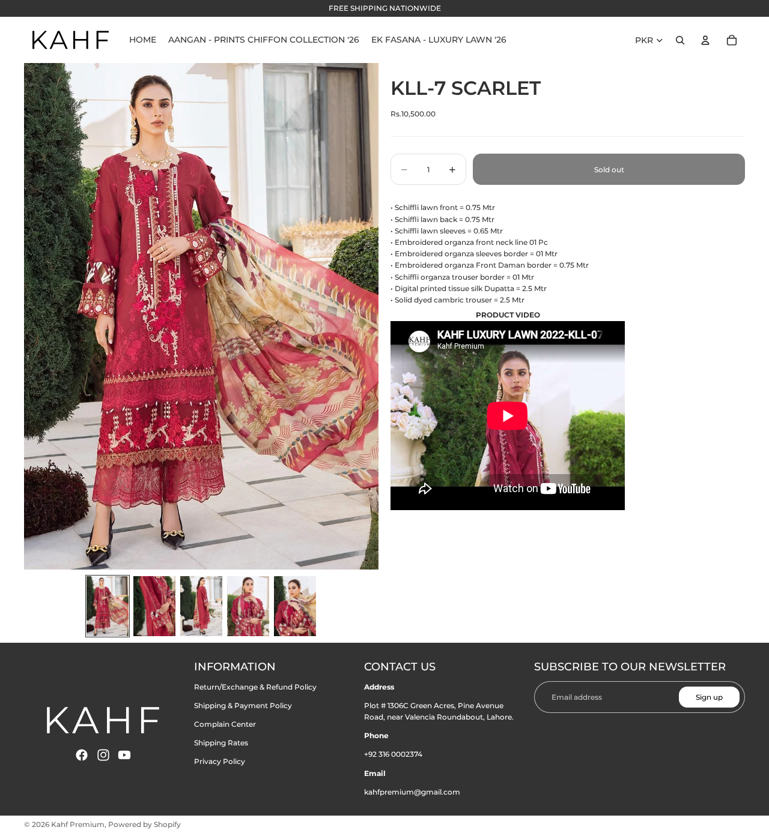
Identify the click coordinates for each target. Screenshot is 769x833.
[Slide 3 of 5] (201, 606)
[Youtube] (124, 755)
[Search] (680, 40)
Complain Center (225, 724)
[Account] (705, 40)
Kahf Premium (78, 824)
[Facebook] (81, 755)
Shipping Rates (221, 742)
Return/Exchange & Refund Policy (255, 686)
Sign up (709, 697)
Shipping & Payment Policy (243, 705)
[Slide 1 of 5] (108, 606)
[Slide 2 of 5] (154, 606)
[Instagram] (103, 755)
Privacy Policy (219, 761)
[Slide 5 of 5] (295, 606)
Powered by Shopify (144, 824)
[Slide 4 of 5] (248, 606)
